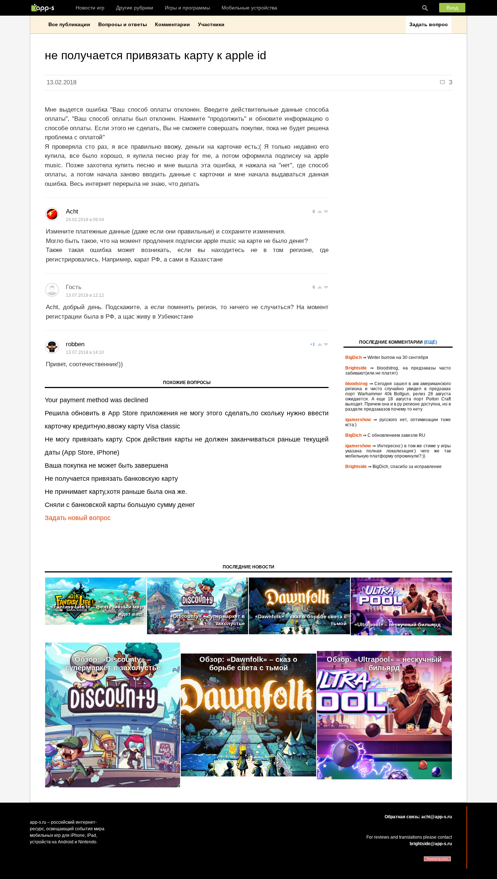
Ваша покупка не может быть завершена (106, 465)
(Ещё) (430, 342)
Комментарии (172, 24)
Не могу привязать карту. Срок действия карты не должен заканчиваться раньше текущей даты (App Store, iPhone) (187, 446)
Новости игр (90, 8)
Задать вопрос (428, 24)
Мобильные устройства (249, 8)
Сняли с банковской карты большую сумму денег (120, 504)
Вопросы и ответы (122, 24)
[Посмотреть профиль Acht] (52, 214)
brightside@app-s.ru (431, 843)
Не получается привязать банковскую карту (111, 478)
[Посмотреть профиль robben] (52, 347)
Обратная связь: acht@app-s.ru (418, 816)
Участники (211, 24)
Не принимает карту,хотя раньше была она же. (116, 491)
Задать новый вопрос (78, 518)
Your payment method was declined (96, 400)
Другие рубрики (134, 8)
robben (75, 344)
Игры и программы (187, 8)
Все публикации (69, 24)
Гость (73, 287)
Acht (72, 211)
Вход (452, 8)
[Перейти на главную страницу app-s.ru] (44, 7)
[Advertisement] (398, 214)
